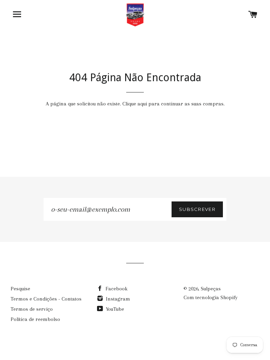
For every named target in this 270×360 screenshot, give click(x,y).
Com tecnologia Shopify (211, 297)
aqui (142, 104)
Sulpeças (211, 288)
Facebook (116, 288)
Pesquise (20, 288)
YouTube (114, 309)
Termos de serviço (32, 309)
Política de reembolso (35, 319)
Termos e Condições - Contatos (46, 299)
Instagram (117, 299)
